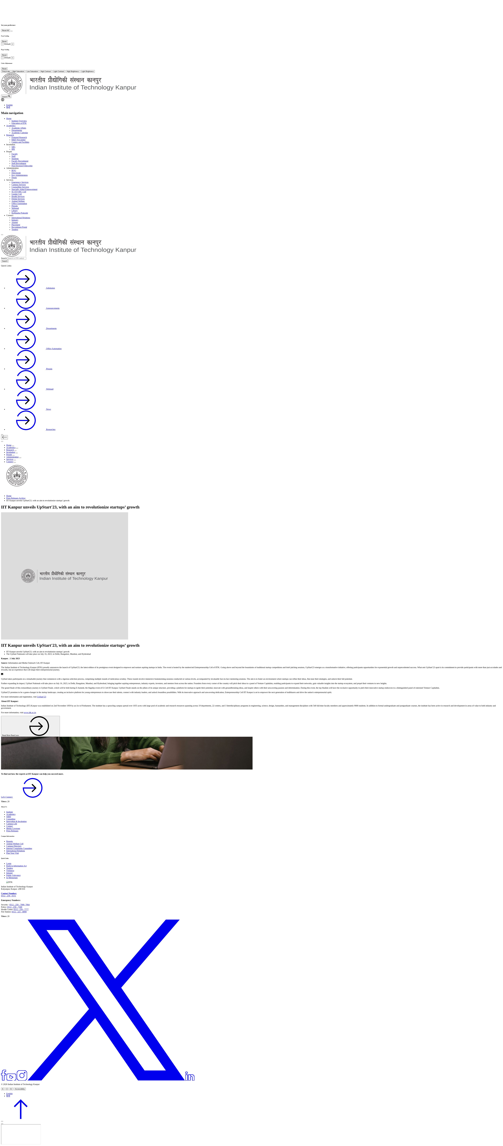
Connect (9, 462)
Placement (16, 225)
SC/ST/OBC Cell (19, 192)
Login (8, 863)
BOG (14, 170)
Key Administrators (20, 175)
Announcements (52, 308)
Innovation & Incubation (16, 821)
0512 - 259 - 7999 (16, 905)
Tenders (15, 229)
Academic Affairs (19, 128)
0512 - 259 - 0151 (8, 896)
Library (15, 210)
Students (15, 159)
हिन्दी (8, 107)
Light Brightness (87, 71)
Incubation (10, 452)
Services (9, 459)
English (9, 105)
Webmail (15, 208)
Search (4, 258)
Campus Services (19, 185)
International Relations (21, 218)
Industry (15, 220)
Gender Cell (17, 194)
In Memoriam (12, 878)
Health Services (18, 196)
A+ (11, 1089)
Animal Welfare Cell (14, 844)
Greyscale (6, 71)
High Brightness (73, 71)
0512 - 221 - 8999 (19, 912)
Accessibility (20, 1089)
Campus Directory (13, 846)
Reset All (5, 30)
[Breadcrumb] (2, 491)
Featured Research (19, 137)
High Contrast (46, 71)
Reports (9, 841)
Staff (13, 156)
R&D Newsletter (19, 140)
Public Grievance (13, 875)
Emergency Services (20, 182)
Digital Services (18, 199)
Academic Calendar (20, 133)
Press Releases (12, 831)
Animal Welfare (18, 201)
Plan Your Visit (12, 853)
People (9, 454)
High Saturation (18, 71)
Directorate (16, 173)
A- (3, 1089)
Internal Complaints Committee (19, 848)
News (48, 409)
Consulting (10, 819)
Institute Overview (19, 121)
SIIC (13, 147)
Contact (9, 826)
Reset (4, 41)
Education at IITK (19, 123)
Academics (10, 125)
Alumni (15, 222)
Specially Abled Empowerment (24, 189)
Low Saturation (32, 71)
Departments (17, 130)
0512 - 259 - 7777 (21, 909)
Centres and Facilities (20, 142)
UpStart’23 (41, 697)
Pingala (15, 206)
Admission (50, 288)
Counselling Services (20, 187)
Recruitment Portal (19, 227)
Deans (14, 177)
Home (8, 118)
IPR (13, 149)
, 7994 (27, 905)
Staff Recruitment (19, 163)
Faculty (15, 154)
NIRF (8, 817)
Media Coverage (13, 828)
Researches (50, 429)
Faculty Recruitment (20, 161)
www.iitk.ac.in (30, 712)
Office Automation (19, 203)
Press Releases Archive (15, 498)
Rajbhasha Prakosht (20, 213)
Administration (12, 457)
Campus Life (11, 824)
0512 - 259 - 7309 (14, 907)
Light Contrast (59, 71)
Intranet (9, 873)
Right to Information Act (16, 866)
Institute (9, 812)
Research (10, 135)
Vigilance (10, 870)
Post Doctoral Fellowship (22, 166)
